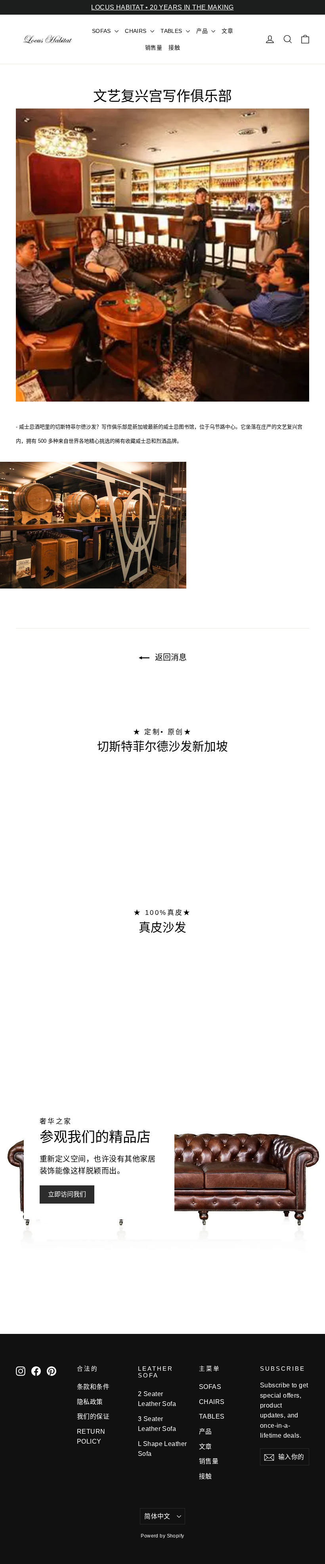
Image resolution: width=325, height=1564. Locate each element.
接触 (174, 47)
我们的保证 (93, 1416)
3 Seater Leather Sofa (157, 1423)
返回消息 (170, 657)
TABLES (172, 31)
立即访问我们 (67, 1194)
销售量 (153, 47)
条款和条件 (93, 1386)
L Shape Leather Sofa (162, 1448)
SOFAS (102, 31)
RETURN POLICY (91, 1436)
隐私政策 (90, 1401)
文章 (227, 31)
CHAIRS (136, 31)
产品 (202, 31)
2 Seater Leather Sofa (157, 1399)
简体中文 (157, 1516)
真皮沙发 (162, 927)
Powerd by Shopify (162, 1536)
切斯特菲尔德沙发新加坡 (162, 746)
